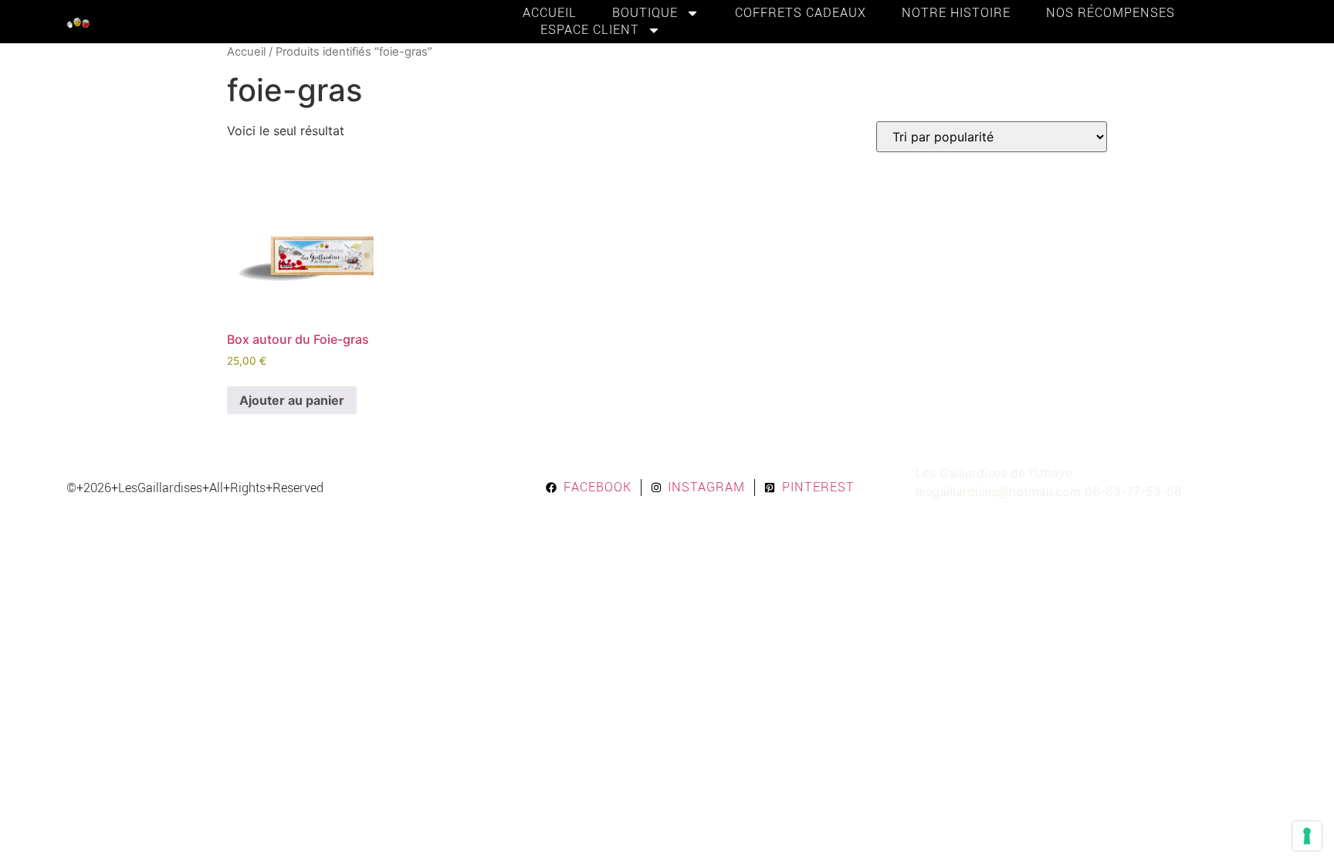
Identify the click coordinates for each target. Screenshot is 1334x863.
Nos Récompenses (1110, 13)
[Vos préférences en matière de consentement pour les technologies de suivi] (1307, 836)
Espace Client (589, 30)
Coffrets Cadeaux (800, 13)
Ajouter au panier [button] (291, 400)
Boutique (645, 13)
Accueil (550, 13)
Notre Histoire (956, 13)
